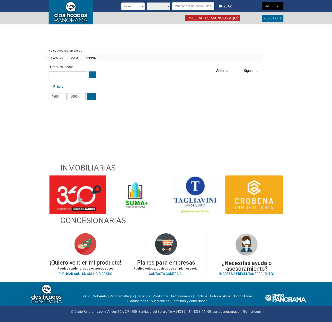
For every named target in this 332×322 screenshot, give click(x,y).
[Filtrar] (91, 96)
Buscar (225, 6)
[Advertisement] (154, 37)
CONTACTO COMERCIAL (166, 274)
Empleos (201, 296)
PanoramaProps (122, 296)
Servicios (143, 296)
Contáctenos (138, 301)
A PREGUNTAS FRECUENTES (246, 274)
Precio (58, 86)
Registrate (273, 18)
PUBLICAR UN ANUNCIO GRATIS (85, 274)
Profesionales (181, 296)
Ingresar (273, 6)
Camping (91, 58)
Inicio (86, 296)
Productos (56, 58)
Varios (75, 58)
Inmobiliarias (243, 296)
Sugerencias (160, 301)
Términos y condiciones (189, 301)
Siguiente (251, 71)
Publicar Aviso (220, 296)
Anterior (222, 71)
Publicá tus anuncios (212, 18)
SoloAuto (100, 296)
